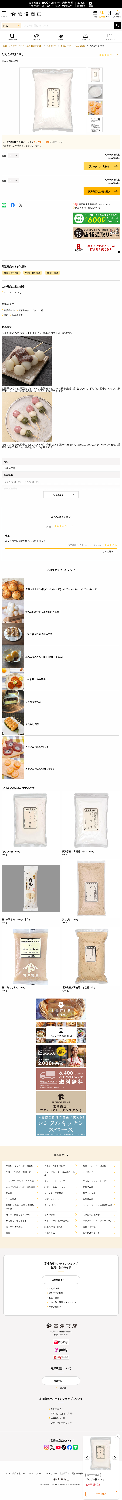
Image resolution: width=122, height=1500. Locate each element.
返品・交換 (54, 1297)
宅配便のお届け (56, 1292)
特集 (6, 314)
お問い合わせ (55, 1306)
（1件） (116, 55)
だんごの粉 (80, 45)
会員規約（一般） (59, 1417)
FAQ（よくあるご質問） (62, 1413)
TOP (8, 1473)
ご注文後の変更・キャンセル (62, 1302)
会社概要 (62, 1388)
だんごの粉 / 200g (12, 292)
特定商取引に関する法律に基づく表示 (77, 1473)
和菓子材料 (51, 45)
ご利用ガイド (57, 1408)
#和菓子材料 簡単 (32, 272)
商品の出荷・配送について (87, 207)
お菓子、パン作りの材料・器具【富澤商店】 (22, 45)
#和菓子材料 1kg (11, 272)
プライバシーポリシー (61, 1422)
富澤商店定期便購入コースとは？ (93, 204)
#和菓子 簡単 (52, 272)
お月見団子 (17, 314)
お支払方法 (54, 1288)
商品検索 (16, 1473)
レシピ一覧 (28, 1473)
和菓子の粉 (66, 45)
